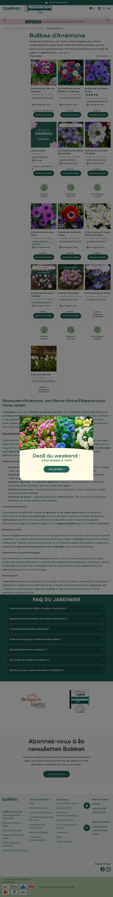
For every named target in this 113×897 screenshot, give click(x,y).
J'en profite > (56, 469)
